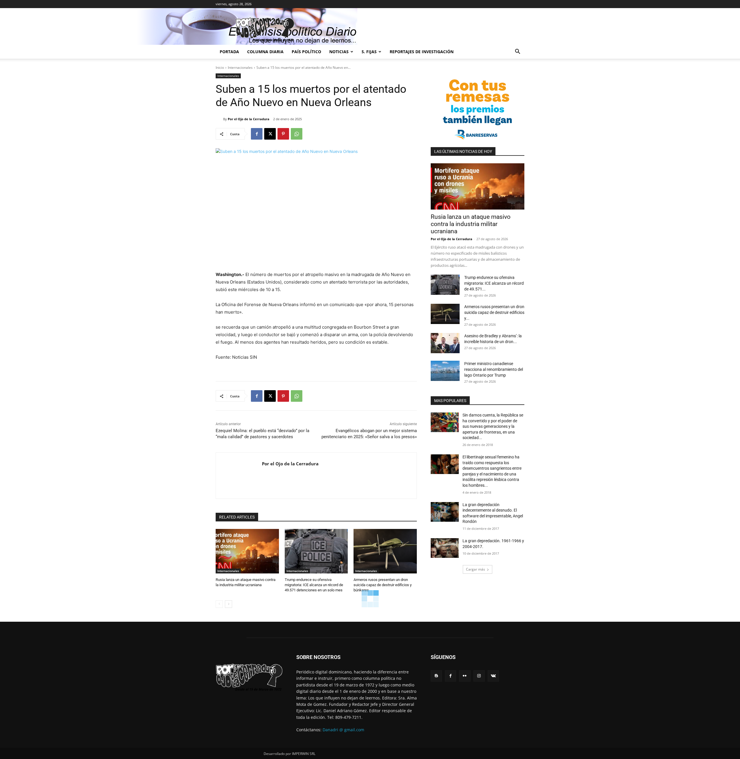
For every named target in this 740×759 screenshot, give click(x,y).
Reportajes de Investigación (422, 51)
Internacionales (240, 67)
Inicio (220, 67)
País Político (306, 51)
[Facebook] (256, 134)
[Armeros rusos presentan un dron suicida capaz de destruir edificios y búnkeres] (385, 551)
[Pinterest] (283, 134)
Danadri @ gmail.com (343, 729)
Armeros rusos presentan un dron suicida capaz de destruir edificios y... (494, 312)
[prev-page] (219, 604)
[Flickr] (464, 676)
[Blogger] (436, 676)
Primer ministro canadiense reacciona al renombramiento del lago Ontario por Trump (493, 369)
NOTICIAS (339, 51)
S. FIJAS (369, 51)
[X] (270, 134)
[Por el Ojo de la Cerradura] (219, 119)
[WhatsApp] (296, 134)
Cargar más (475, 569)
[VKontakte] (493, 676)
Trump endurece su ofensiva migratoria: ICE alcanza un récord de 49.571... (494, 283)
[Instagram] (479, 676)
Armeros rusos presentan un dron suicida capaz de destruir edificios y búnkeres (383, 584)
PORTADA (229, 51)
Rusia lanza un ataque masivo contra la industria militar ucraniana (470, 224)
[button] (517, 52)
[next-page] (228, 604)
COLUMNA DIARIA (265, 51)
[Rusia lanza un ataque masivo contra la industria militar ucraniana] (247, 551)
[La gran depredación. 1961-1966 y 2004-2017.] (445, 548)
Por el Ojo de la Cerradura (248, 119)
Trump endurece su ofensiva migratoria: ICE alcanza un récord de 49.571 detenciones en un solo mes (314, 584)
